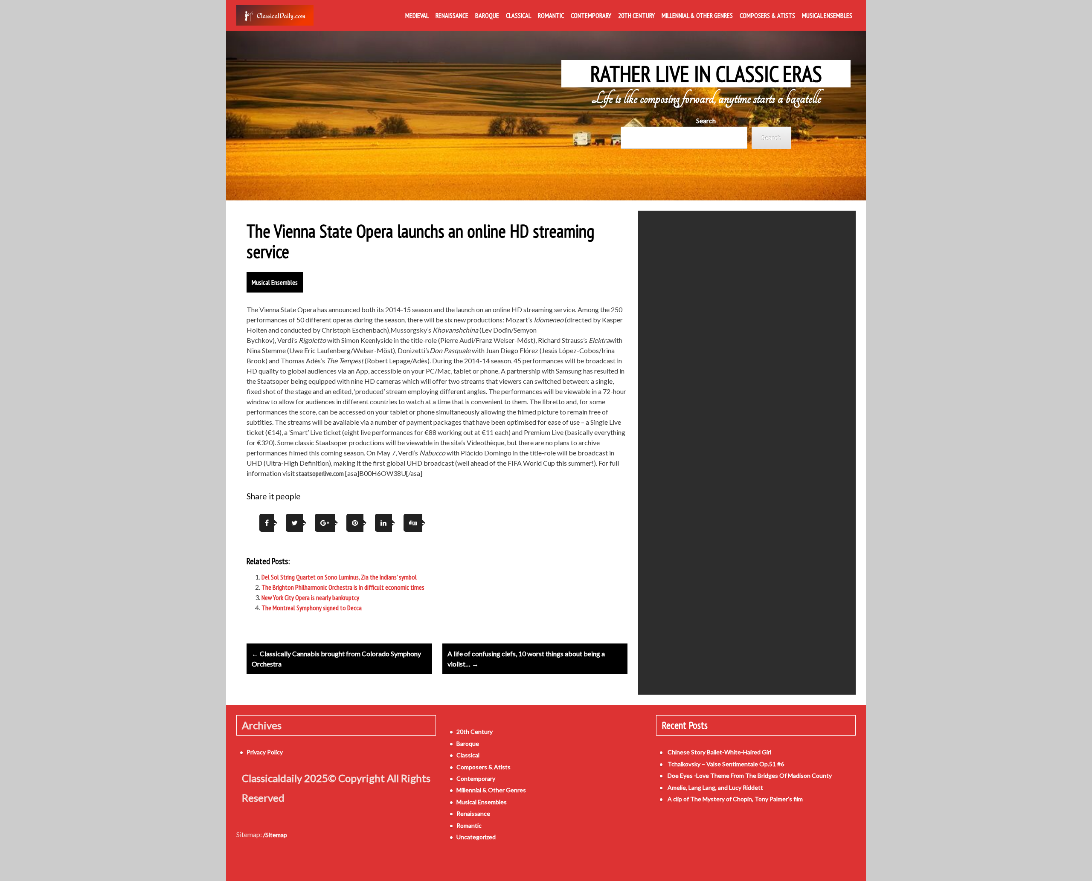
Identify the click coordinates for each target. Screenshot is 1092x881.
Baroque (487, 15)
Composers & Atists (767, 15)
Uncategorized (476, 836)
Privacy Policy (265, 752)
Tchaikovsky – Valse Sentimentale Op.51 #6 (726, 764)
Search (706, 120)
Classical (518, 15)
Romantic (551, 15)
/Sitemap (275, 834)
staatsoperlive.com (320, 473)
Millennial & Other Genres (697, 15)
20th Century (636, 15)
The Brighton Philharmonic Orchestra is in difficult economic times (342, 587)
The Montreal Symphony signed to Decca (311, 607)
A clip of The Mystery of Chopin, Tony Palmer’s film (735, 799)
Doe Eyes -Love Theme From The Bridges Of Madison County (750, 775)
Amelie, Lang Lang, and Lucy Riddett (715, 787)
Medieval (417, 15)
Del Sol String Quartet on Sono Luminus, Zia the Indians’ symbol (339, 577)
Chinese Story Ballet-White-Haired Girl (719, 752)
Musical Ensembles (827, 15)
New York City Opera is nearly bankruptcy (310, 597)
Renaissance (452, 15)
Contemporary (591, 15)
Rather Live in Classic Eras (706, 73)
